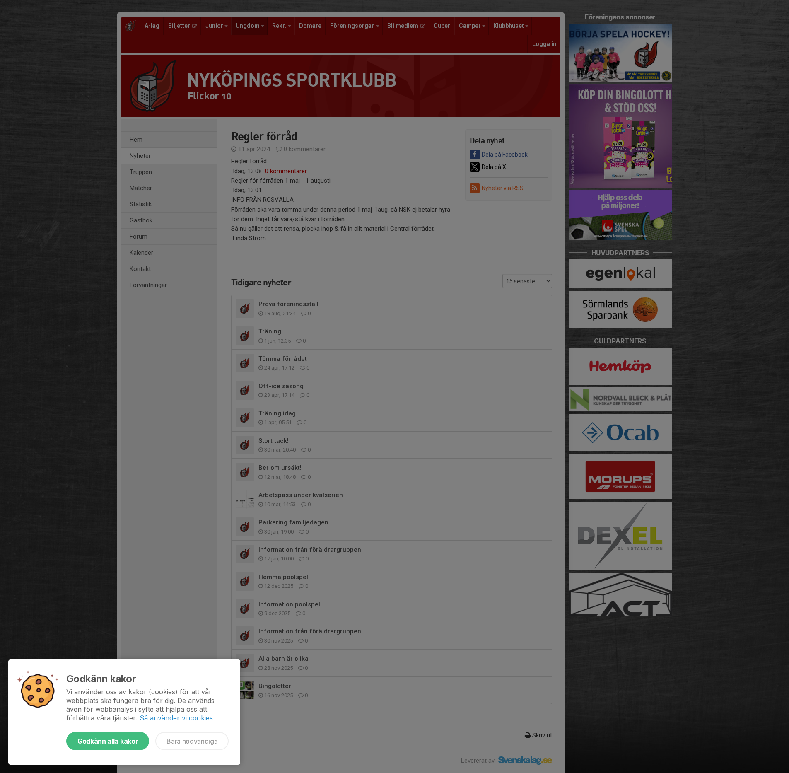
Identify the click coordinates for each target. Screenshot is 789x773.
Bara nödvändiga (191, 741)
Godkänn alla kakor (107, 741)
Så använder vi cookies (176, 718)
